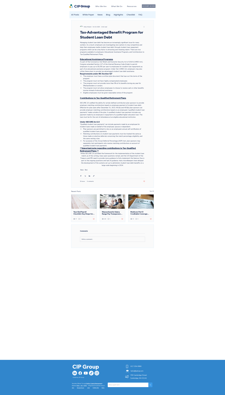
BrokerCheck (80, 388)
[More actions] (144, 27)
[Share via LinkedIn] (89, 176)
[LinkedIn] (74, 373)
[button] (100, 6)
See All (152, 191)
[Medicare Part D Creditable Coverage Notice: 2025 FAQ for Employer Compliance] (141, 201)
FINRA (78, 385)
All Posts (75, 15)
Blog (108, 15)
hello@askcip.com (137, 371)
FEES (103, 388)
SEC (73, 388)
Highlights (118, 15)
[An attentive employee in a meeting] (112, 201)
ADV (88, 388)
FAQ (140, 15)
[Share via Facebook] (81, 176)
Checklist (131, 15)
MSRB (85, 385)
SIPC (82, 385)
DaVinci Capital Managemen (94, 383)
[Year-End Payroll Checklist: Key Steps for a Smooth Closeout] (84, 201)
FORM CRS (96, 388)
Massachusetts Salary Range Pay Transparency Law (112, 213)
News (99, 15)
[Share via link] (94, 176)
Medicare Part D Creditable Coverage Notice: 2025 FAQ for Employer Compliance (139, 213)
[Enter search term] (150, 385)
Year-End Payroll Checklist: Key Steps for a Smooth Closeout (83, 213)
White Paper (88, 15)
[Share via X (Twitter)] (85, 176)
